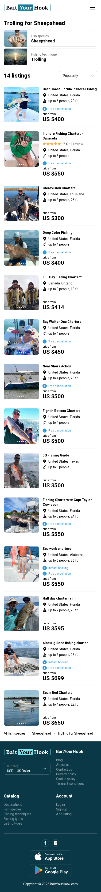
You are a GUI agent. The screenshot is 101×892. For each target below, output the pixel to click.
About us (63, 765)
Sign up (61, 809)
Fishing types (13, 819)
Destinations (13, 804)
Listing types (13, 823)
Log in (60, 804)
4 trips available (70, 104)
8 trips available (70, 566)
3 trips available (70, 154)
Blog (59, 760)
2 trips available (70, 292)
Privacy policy (66, 774)
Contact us (64, 769)
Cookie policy (65, 779)
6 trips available (70, 426)
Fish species (13, 809)
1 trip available (70, 661)
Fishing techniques (17, 814)
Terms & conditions (70, 783)
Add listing (64, 814)
